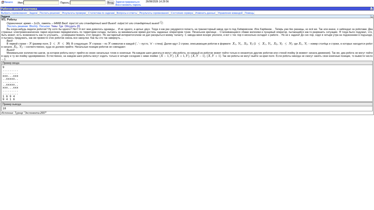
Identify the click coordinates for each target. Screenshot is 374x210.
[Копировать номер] (161, 22)
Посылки (44, 26)
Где (61, 26)
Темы (54, 26)
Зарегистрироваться (127, 1)
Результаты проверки (74, 13)
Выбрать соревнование (14, 13)
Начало (8, 2)
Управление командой (230, 13)
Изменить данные (205, 13)
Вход (111, 2)
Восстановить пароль (128, 4)
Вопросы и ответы (127, 13)
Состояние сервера (182, 13)
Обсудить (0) (72, 26)
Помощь (249, 13)
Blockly (33, 26)
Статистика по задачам (101, 13)
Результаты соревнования (154, 13)
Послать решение (50, 13)
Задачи (33, 13)
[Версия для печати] (371, 8)
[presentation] (30, 43)
